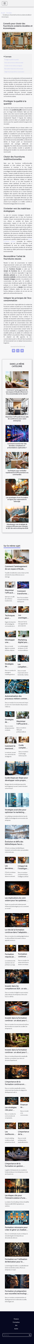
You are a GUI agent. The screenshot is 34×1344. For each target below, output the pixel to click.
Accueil (3, 13)
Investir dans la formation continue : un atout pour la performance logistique (16, 1020)
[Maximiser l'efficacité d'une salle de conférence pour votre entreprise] (17, 406)
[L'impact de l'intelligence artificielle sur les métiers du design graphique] (23, 860)
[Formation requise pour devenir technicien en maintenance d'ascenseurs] (10, 948)
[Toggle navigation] (4, 3)
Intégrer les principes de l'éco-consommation (14, 71)
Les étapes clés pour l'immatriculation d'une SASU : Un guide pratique (15, 1197)
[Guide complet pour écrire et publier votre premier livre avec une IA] (24, 739)
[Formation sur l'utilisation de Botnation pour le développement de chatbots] (17, 1249)
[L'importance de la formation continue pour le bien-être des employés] (23, 1126)
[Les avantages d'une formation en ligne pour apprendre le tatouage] (17, 487)
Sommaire (8, 57)
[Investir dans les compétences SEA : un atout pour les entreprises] (17, 976)
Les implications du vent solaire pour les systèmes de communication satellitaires (17, 900)
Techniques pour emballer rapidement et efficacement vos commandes (17, 472)
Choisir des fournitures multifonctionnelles (13, 62)
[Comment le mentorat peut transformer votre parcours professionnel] (11, 740)
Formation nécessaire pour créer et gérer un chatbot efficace (16, 1229)
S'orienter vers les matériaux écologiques (13, 65)
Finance (16, 1319)
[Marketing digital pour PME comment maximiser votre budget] (23, 634)
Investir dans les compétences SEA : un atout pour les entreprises (17, 988)
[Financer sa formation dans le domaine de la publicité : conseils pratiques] (24, 1099)
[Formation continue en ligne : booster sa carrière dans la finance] (23, 948)
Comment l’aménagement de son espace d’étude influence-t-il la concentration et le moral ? (17, 392)
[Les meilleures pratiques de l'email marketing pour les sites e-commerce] (10, 1126)
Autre (16, 1329)
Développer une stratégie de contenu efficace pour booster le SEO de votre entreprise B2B (17, 526)
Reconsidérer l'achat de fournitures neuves (13, 68)
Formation (9, 13)
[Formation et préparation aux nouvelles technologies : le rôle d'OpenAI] (17, 1281)
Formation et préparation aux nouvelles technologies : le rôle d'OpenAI (16, 1293)
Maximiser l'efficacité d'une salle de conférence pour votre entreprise (17, 419)
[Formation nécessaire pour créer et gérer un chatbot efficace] (17, 1217)
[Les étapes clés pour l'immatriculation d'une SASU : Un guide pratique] (17, 1185)
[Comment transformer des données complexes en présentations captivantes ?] (17, 433)
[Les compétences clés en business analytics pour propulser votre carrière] (23, 658)
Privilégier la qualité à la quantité (11, 59)
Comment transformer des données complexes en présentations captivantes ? (17, 445)
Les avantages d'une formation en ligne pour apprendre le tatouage (17, 499)
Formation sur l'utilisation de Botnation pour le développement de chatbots (17, 1261)
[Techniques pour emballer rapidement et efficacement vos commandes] (17, 460)
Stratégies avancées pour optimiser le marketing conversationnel (15, 812)
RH (16, 1325)
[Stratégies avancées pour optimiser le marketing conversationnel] (17, 800)
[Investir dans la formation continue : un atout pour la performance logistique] (17, 1008)
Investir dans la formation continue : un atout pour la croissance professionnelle (16, 1052)
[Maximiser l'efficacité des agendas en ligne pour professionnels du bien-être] (23, 715)
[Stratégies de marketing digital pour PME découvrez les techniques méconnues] (10, 658)
